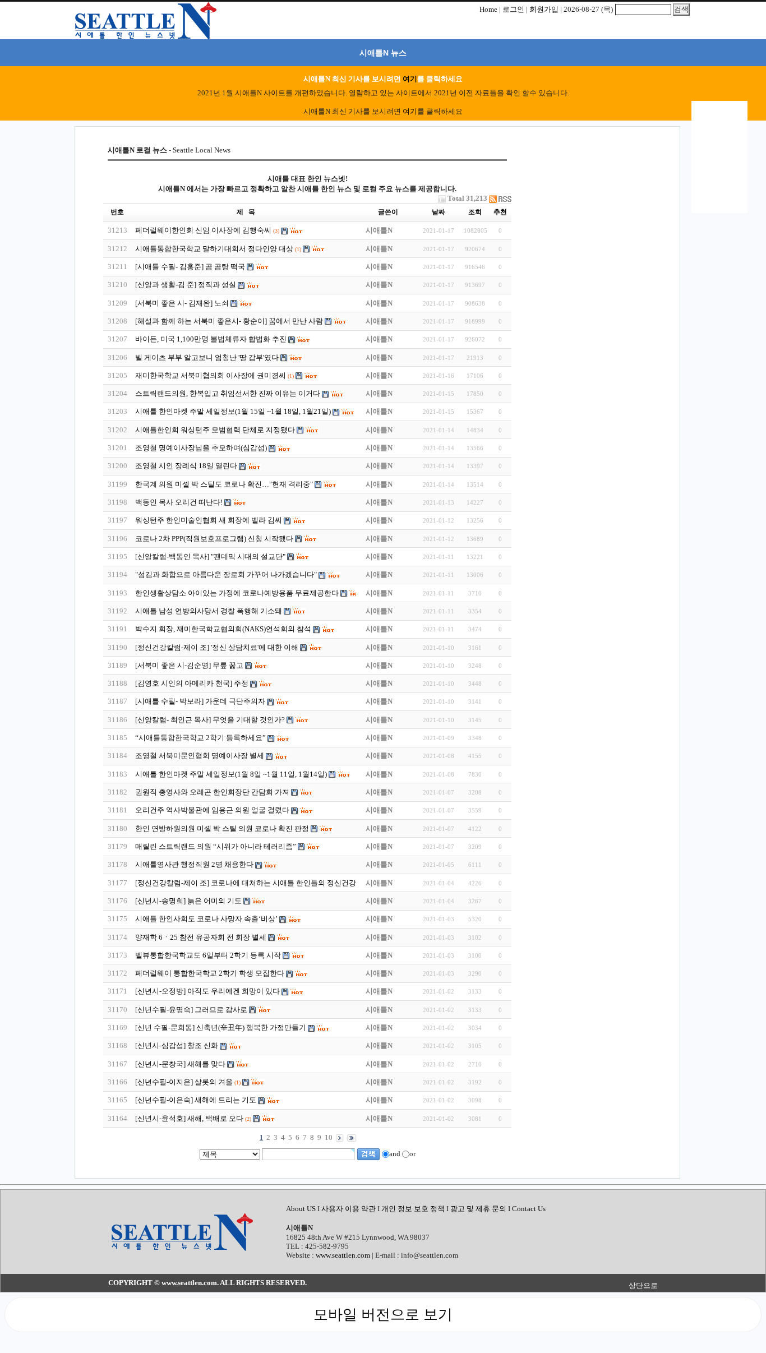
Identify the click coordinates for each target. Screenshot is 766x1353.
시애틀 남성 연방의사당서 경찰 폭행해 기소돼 (208, 611)
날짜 (438, 212)
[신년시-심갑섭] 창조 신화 (176, 1045)
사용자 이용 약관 (349, 1208)
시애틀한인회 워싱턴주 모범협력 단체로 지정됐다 (215, 430)
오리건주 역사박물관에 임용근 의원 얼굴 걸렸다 (212, 810)
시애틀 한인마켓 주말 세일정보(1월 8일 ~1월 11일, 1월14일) (231, 774)
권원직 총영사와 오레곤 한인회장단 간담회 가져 (213, 792)
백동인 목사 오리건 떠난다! (179, 502)
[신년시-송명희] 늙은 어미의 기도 (188, 901)
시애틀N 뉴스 (383, 52)
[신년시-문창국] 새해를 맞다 (180, 1064)
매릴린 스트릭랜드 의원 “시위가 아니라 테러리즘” (215, 846)
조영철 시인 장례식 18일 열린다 (186, 465)
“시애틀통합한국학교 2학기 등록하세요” (200, 737)
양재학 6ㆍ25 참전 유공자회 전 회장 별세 (200, 937)
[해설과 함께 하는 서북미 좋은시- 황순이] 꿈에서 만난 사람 (230, 321)
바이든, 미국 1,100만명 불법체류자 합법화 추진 (211, 339)
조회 (475, 212)
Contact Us (529, 1208)
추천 (500, 212)
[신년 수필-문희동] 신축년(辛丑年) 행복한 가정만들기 (220, 1027)
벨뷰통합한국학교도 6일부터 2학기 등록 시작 (208, 955)
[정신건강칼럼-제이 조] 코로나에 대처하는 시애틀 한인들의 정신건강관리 (253, 883)
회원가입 (544, 9)
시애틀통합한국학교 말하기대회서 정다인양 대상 (215, 248)
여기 (410, 79)
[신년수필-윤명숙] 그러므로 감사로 (191, 1009)
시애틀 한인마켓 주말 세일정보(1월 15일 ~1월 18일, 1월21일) (233, 411)
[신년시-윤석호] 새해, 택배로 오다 (189, 1118)
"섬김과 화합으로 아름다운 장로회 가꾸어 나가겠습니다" (227, 574)
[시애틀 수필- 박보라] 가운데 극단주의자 (200, 701)
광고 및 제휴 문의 (478, 1208)
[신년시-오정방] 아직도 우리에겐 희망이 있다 (207, 991)
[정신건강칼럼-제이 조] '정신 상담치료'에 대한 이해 (217, 647)
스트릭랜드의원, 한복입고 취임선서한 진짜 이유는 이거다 (227, 393)
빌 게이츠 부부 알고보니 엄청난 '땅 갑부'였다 (207, 357)
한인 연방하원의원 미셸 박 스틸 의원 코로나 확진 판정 (222, 828)
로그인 (513, 9)
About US (301, 1208)
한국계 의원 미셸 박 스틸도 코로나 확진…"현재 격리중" (224, 484)
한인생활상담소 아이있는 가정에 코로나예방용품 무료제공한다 (237, 593)
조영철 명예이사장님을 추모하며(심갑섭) (201, 448)
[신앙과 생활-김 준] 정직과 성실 (185, 284)
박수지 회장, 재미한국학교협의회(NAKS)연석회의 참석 (223, 629)
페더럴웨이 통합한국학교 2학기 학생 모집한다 (209, 973)
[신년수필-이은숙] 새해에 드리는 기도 (195, 1100)
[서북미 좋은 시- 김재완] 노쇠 (182, 303)
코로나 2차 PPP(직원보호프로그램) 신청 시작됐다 (214, 538)
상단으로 (643, 1285)
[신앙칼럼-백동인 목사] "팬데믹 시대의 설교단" (210, 556)
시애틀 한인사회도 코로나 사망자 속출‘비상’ (206, 919)
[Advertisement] (588, 215)
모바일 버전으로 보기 (383, 1314)
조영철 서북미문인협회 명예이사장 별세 (199, 755)
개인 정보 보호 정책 (413, 1208)
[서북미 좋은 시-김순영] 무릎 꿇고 (190, 665)
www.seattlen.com (343, 1255)
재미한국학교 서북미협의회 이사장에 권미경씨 (210, 375)
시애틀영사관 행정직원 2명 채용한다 (194, 864)
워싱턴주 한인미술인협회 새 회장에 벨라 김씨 (208, 520)
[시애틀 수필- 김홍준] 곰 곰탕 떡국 (190, 266)
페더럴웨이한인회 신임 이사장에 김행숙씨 (203, 230)
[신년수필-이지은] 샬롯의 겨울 (184, 1082)
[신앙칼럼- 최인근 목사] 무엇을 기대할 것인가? (210, 719)
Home (488, 9)
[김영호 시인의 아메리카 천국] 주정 (191, 683)
